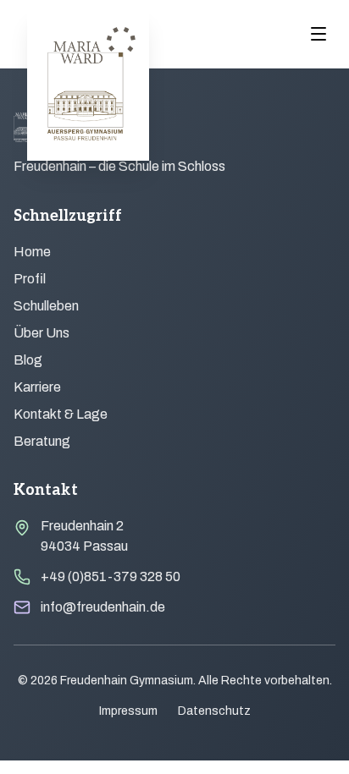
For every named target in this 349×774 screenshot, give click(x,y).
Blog (28, 360)
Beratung (42, 441)
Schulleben (46, 306)
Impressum (128, 711)
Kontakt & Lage (61, 414)
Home (32, 251)
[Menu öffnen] (318, 34)
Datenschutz (214, 711)
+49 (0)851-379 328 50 (110, 576)
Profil (30, 279)
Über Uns (41, 333)
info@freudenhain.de (103, 607)
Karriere (37, 387)
